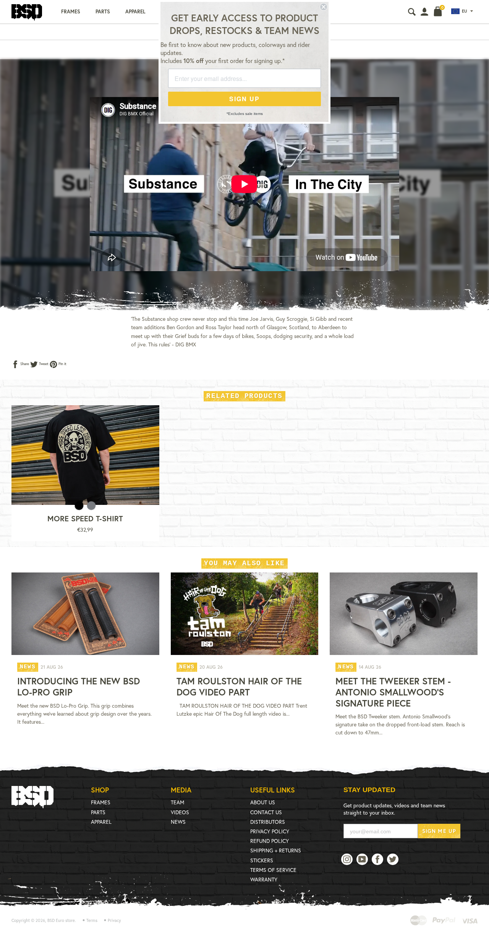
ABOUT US (262, 802)
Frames (70, 11)
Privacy (114, 920)
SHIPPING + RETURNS (275, 850)
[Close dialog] (323, 7)
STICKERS (261, 860)
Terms (91, 920)
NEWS (178, 821)
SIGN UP (244, 98)
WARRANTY (263, 879)
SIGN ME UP (439, 830)
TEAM (177, 802)
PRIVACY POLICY (269, 831)
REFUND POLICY (269, 840)
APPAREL (101, 821)
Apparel (135, 11)
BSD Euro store (61, 920)
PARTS (98, 812)
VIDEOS (180, 812)
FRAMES (100, 802)
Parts (103, 11)
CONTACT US (266, 812)
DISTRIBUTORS (267, 821)
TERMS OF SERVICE (273, 869)
